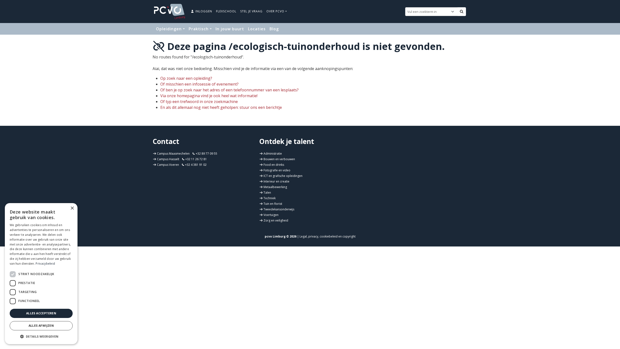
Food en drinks (274, 165)
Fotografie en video (277, 170)
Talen (267, 192)
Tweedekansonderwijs (279, 209)
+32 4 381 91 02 (195, 165)
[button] (41, 336)
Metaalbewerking (275, 187)
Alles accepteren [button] (41, 313)
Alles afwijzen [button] (41, 326)
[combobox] (432, 11)
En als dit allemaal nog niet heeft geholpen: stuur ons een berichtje (221, 107)
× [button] (72, 208)
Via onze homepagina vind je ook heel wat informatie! (208, 95)
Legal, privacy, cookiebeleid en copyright (328, 236)
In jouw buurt (230, 29)
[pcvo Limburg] (169, 11)
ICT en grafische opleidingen (283, 176)
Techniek (270, 198)
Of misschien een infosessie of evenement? (199, 84)
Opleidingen (169, 29)
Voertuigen (271, 215)
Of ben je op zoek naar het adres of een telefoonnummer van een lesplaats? (229, 90)
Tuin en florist (273, 204)
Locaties (257, 29)
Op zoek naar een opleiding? (186, 78)
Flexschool (226, 11)
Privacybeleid (45, 264)
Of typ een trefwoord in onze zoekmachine (199, 101)
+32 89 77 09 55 (206, 153)
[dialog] (41, 273)
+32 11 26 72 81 (196, 159)
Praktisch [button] (199, 29)
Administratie (273, 153)
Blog (274, 29)
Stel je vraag (251, 11)
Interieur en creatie (276, 181)
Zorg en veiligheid (276, 220)
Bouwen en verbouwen (279, 159)
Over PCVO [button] (275, 11)
